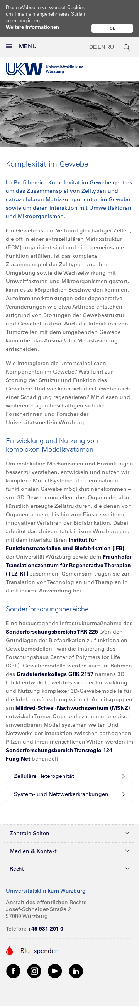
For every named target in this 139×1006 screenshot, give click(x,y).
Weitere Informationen (32, 26)
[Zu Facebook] (13, 970)
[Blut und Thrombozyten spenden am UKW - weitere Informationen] (32, 949)
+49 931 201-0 (45, 928)
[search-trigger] (127, 47)
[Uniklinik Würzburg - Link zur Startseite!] (44, 69)
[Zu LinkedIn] (76, 970)
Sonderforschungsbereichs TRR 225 (52, 631)
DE (93, 47)
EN (101, 47)
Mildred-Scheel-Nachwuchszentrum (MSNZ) (72, 707)
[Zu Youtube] (55, 970)
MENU (28, 46)
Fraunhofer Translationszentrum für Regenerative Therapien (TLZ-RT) (68, 565)
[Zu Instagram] (34, 970)
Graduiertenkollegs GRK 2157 (55, 674)
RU (110, 47)
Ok (112, 28)
